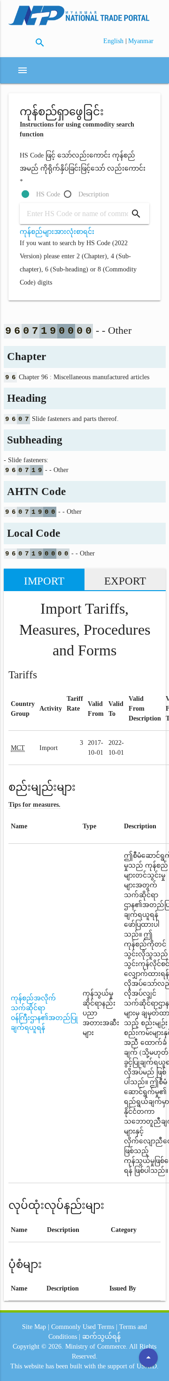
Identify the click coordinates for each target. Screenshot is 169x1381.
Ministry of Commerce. (96, 1346)
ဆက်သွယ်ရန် (101, 1336)
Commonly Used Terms (82, 1326)
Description (93, 194)
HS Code (48, 194)
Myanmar (141, 41)
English (114, 41)
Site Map (34, 1326)
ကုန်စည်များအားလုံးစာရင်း (57, 231)
